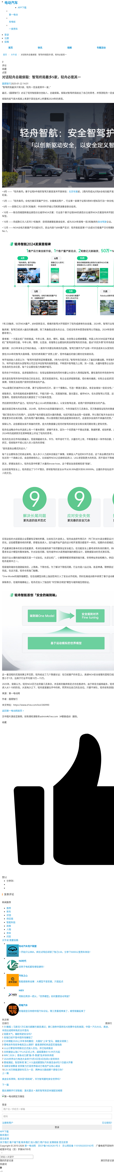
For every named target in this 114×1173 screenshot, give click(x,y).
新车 (9, 911)
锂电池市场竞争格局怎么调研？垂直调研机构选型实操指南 (33, 1044)
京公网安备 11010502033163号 (78, 1145)
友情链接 (53, 1142)
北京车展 (73, 191)
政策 (9, 925)
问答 (9, 936)
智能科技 (11, 922)
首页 (10, 47)
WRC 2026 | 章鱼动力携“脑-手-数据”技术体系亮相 (29, 1055)
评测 (9, 915)
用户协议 (44, 1142)
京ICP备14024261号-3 (49, 1145)
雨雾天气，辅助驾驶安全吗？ (18, 1034)
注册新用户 (7, 1122)
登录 (57, 1127)
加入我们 (35, 1142)
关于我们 (4, 1142)
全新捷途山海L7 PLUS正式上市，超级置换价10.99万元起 (32, 1051)
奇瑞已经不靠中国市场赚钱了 (18, 1037)
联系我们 (4, 1135)
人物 (9, 929)
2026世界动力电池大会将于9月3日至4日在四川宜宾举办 (31, 1058)
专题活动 (101, 47)
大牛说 (14, 54)
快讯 (40, 47)
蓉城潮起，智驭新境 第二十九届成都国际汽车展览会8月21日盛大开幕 (38, 1062)
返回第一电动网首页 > (13, 710)
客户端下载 (15, 1142)
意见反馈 (4, 1138)
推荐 (9, 908)
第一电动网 (30, 1145)
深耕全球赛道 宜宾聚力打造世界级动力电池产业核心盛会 (32, 1066)
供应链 (10, 918)
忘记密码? (107, 1122)
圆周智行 (6, 83)
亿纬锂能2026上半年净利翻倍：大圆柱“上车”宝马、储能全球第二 (36, 1041)
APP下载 (22, 7)
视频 (69, 47)
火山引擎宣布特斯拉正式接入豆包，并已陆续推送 (28, 1048)
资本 (9, 933)
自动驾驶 (102, 221)
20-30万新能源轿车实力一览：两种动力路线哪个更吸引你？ (34, 1069)
